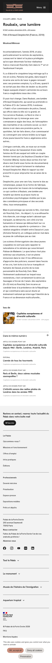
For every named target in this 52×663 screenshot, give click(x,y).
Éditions (6, 466)
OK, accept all (15, 650)
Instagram (11, 548)
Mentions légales (10, 637)
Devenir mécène (10, 483)
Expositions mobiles (11, 502)
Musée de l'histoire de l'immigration (20, 587)
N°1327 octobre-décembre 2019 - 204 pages (19, 30)
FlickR (25, 548)
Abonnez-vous (9, 541)
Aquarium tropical (12, 600)
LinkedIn (32, 548)
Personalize (25, 656)
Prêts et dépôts (10, 508)
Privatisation (8, 489)
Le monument (10, 573)
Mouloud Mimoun (11, 43)
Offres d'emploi (9, 454)
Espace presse (9, 495)
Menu (39, 7)
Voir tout (47, 336)
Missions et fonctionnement (15, 448)
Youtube (18, 548)
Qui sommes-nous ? (11, 441)
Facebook (4, 548)
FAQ (5, 631)
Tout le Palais (9, 560)
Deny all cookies (34, 650)
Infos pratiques (9, 460)
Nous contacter (10, 530)
